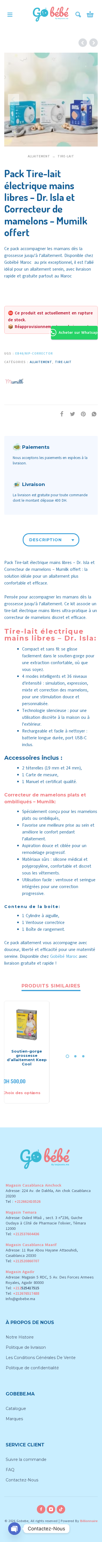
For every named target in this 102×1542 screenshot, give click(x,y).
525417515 (30, 1288)
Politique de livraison (26, 1347)
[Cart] (90, 14)
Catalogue (16, 1408)
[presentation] (13, 99)
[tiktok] (61, 1509)
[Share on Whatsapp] (92, 414)
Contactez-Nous (22, 1480)
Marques (14, 1418)
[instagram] (51, 1509)
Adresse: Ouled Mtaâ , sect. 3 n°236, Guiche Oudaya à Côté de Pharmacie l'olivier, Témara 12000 (46, 1223)
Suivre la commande (26, 1459)
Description (45, 539)
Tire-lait (66, 156)
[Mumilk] (14, 381)
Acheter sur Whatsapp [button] (78, 332)
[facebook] (41, 1509)
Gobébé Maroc (17, 262)
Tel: (22, 1234)
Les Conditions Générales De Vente (41, 1357)
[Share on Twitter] (70, 414)
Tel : (23, 1201)
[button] (10, 14)
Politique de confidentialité (32, 1367)
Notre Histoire (20, 1337)
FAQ (10, 1469)
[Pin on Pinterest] (81, 414)
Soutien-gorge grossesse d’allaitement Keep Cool (27, 1057)
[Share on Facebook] (60, 414)
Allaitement (39, 156)
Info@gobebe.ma (20, 1299)
